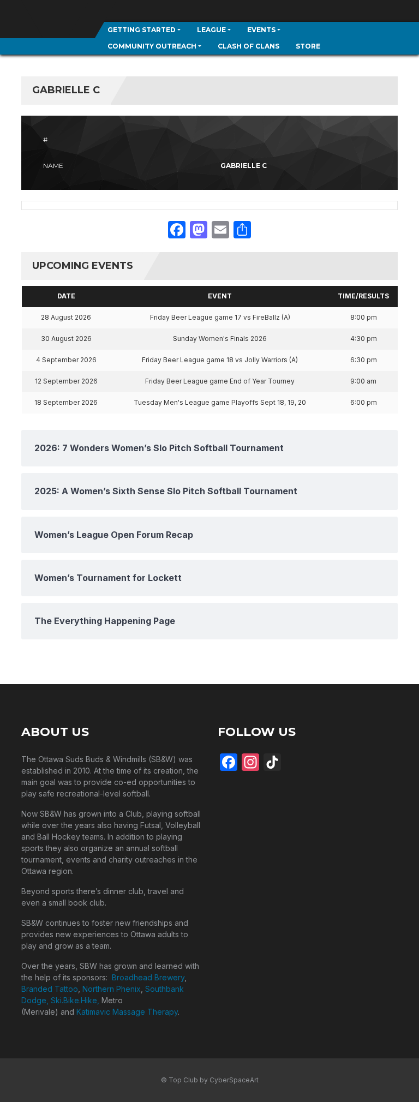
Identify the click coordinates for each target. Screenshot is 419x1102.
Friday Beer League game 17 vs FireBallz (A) (220, 317)
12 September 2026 (66, 381)
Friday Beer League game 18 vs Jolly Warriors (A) (220, 360)
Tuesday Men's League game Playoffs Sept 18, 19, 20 (220, 402)
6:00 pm (363, 402)
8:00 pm (363, 317)
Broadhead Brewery (148, 977)
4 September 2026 (66, 360)
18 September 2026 (66, 402)
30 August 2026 (66, 338)
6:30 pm (363, 360)
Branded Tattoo (49, 988)
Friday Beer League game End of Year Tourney (220, 381)
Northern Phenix (111, 988)
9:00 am (363, 381)
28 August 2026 (66, 317)
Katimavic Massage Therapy (127, 1011)
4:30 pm (363, 338)
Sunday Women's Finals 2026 (220, 338)
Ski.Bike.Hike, (76, 1000)
